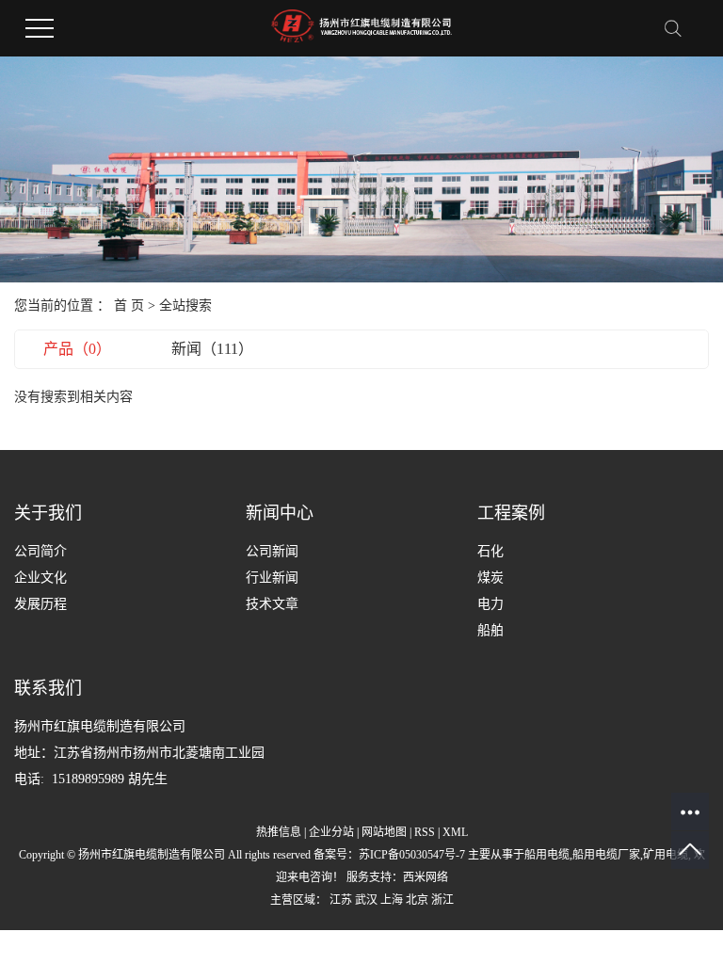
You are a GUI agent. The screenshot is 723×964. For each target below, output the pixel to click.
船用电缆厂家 (606, 854)
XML (455, 832)
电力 (490, 604)
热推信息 (278, 832)
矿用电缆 (665, 854)
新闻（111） (212, 349)
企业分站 (331, 832)
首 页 (129, 305)
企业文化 (40, 577)
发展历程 (40, 604)
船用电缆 (547, 854)
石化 (490, 551)
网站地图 (384, 832)
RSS (424, 832)
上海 (391, 900)
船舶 (490, 630)
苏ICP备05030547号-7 (412, 854)
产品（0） (77, 349)
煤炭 (490, 577)
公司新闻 (272, 551)
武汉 (366, 900)
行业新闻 (272, 577)
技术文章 (272, 604)
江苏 (340, 900)
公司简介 (40, 551)
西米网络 (425, 877)
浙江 (442, 900)
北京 (417, 900)
